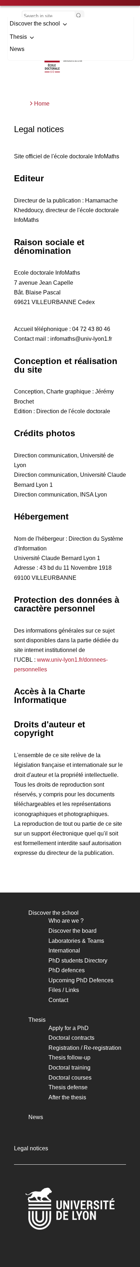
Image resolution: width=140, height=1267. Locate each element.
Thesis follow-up (69, 1057)
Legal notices (31, 1148)
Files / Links (63, 990)
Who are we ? (66, 921)
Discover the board (72, 931)
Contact (58, 1000)
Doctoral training (69, 1068)
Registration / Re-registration (84, 1048)
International (64, 950)
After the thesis (67, 1097)
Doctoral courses (70, 1078)
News (17, 49)
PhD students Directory (77, 961)
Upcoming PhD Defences (80, 980)
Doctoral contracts (71, 1038)
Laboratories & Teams (76, 941)
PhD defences (66, 970)
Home (42, 104)
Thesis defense (68, 1087)
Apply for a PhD (68, 1028)
